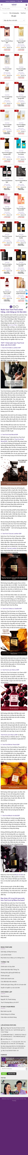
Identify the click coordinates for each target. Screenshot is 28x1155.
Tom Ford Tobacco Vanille (21, 237)
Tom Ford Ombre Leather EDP (7, 265)
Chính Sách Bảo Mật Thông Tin (10, 969)
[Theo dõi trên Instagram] (18, 1)
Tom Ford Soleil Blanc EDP (7, 125)
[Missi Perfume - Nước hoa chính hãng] (14, 5)
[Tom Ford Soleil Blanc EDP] (7, 115)
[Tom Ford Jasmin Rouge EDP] (21, 87)
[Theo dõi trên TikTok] (19, 1)
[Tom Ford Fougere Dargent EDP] (7, 143)
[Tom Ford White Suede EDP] (21, 115)
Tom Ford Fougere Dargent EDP (7, 153)
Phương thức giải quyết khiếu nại (10, 972)
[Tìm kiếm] (25, 8)
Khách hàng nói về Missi (8, 1014)
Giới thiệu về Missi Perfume (9, 951)
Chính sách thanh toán (7, 978)
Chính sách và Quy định (8, 966)
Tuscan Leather (12, 548)
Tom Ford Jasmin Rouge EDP (21, 97)
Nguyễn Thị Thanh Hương (8, 999)
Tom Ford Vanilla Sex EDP (21, 69)
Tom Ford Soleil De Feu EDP (7, 97)
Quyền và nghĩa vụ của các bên (10, 987)
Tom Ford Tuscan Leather (7, 237)
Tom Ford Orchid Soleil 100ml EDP (21, 292)
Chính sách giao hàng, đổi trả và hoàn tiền (13, 984)
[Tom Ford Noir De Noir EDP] (21, 255)
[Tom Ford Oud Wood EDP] (21, 171)
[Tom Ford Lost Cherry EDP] (7, 283)
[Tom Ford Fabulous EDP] (7, 171)
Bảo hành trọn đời (6, 1011)
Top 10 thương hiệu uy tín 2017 (10, 1002)
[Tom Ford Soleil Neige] (7, 59)
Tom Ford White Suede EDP (21, 125)
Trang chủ (5, 13)
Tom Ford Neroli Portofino (21, 153)
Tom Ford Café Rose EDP (7, 41)
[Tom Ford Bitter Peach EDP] (21, 199)
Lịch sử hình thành (6, 955)
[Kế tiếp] (17, 306)
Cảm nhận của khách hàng (9, 1017)
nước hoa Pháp (12, 325)
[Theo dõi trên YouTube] (21, 1)
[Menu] (2, 5)
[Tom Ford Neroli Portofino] (21, 143)
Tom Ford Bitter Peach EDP (21, 209)
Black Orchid (19, 874)
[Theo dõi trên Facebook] (16, 1)
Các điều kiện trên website (9, 981)
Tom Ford (7, 39)
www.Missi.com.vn (7, 1039)
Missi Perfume (5, 996)
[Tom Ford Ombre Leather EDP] (7, 255)
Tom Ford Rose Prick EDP (7, 209)
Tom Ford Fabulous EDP (7, 181)
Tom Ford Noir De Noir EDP (21, 265)
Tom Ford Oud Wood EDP (21, 181)
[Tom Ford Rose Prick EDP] (7, 199)
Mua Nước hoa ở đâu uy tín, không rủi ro (12, 957)
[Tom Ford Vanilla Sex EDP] (21, 59)
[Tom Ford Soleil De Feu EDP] (7, 87)
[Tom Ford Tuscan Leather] (7, 227)
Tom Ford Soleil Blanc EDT (21, 41)
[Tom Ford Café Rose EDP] (7, 32)
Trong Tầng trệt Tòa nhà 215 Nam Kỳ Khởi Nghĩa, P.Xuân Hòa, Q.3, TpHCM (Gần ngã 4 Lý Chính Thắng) (13, 1030)
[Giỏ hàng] (26, 4)
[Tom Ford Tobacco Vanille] (21, 227)
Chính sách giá (5, 975)
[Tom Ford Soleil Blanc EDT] (21, 32)
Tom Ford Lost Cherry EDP (7, 292)
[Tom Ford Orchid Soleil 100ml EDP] (21, 283)
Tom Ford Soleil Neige (7, 69)
